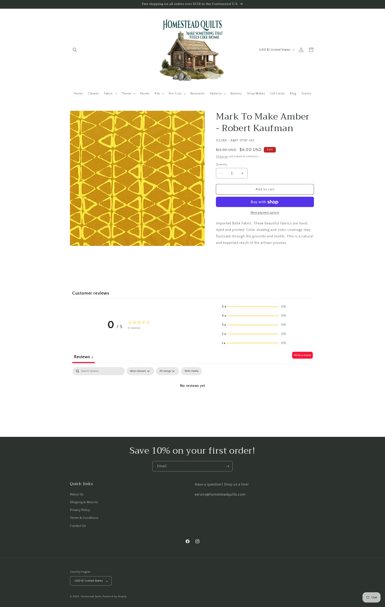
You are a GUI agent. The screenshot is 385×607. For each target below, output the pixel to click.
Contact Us (78, 525)
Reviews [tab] (83, 356)
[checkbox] (191, 371)
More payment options (265, 212)
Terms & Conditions (84, 518)
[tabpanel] (192, 401)
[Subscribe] (227, 466)
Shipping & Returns (84, 502)
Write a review (302, 355)
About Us (77, 494)
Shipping (222, 156)
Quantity (221, 164)
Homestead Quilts (91, 596)
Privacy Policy (80, 510)
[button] (75, 50)
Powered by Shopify (115, 596)
